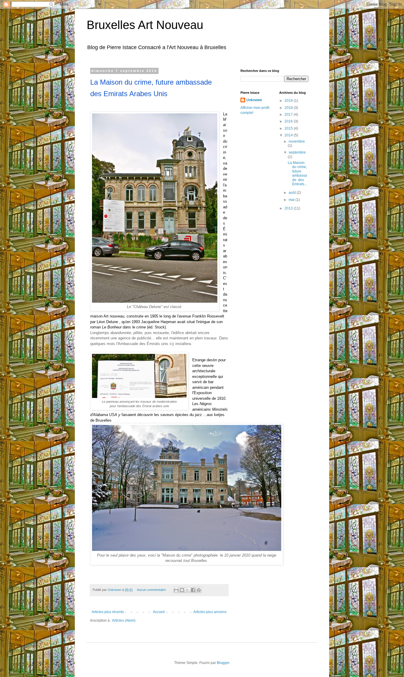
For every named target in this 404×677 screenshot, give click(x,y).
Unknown (254, 100)
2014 (289, 135)
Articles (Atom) (123, 620)
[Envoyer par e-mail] (176, 590)
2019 (289, 101)
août (293, 193)
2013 (289, 208)
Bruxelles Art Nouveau (145, 24)
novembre (297, 141)
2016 (289, 121)
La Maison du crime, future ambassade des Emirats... (297, 173)
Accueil (159, 612)
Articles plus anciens (210, 612)
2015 (289, 128)
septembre (297, 152)
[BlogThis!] (182, 590)
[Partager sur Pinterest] (199, 590)
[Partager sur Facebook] (193, 590)
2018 (289, 108)
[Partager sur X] (187, 590)
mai (292, 200)
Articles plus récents (108, 612)
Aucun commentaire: (152, 589)
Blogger (223, 663)
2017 (289, 114)
